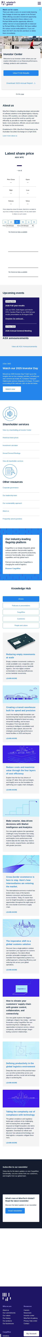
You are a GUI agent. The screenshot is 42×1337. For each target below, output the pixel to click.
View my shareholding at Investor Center (17, 430)
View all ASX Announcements (24, 346)
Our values (6, 1315)
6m (23, 222)
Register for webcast (14, 319)
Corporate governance (10, 488)
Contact (26, 1323)
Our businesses (8, 1323)
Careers (26, 1310)
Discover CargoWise (12, 568)
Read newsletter (15, 1211)
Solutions (6, 1336)
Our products (7, 1321)
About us (6, 511)
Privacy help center (30, 1321)
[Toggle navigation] (39, 3)
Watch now (10, 389)
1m (11, 222)
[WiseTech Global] (9, 3)
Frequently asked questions (12, 519)
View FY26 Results (21, 73)
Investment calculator (10, 445)
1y (29, 222)
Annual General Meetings (11, 453)
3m (17, 222)
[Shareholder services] (19, 438)
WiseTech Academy (31, 1318)
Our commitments (9, 1313)
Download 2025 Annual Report (19, 83)
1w (5, 222)
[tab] (21, 599)
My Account (31, 1334)
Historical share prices (10, 438)
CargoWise (7, 1332)
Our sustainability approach (12, 503)
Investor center (29, 1315)
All (34, 222)
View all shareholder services (13, 461)
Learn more (11, 678)
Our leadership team (10, 495)
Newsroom (27, 1313)
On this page (20, 94)
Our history (7, 1318)
